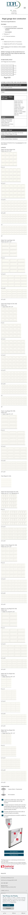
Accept (8, 905)
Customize (8, 908)
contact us (6, 47)
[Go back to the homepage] (13, 5)
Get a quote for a (14, 851)
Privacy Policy (13, 902)
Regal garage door (14, 854)
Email (14, 913)
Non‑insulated (8, 32)
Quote (23, 913)
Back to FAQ (3, 873)
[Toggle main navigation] (25, 8)
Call (5, 913)
